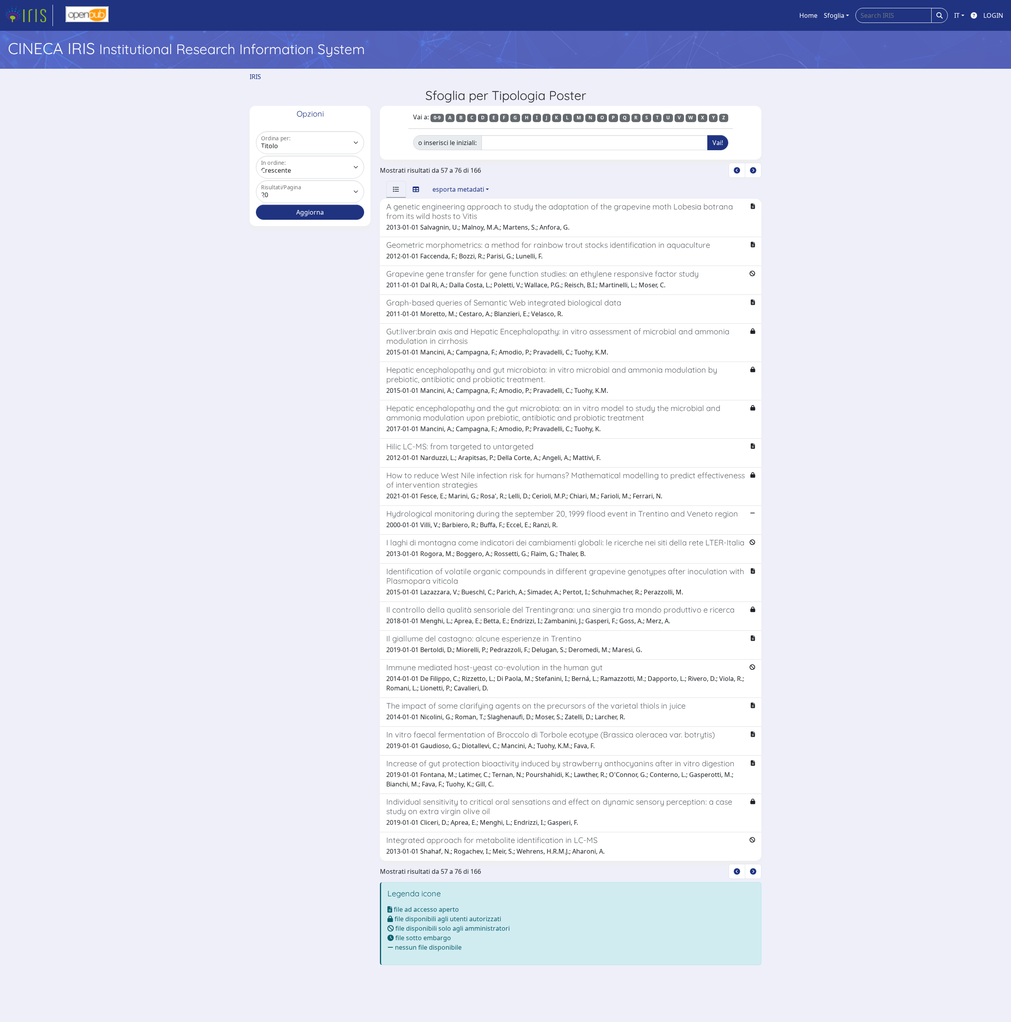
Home (808, 15)
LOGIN (993, 15)
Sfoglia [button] (834, 15)
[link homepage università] (87, 15)
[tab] (396, 189)
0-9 (437, 117)
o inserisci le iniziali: (447, 142)
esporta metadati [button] (458, 189)
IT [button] (957, 15)
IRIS (255, 76)
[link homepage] (29, 15)
